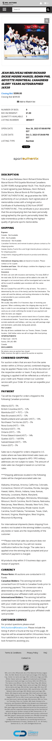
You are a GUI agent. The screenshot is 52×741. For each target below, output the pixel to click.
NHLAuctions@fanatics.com (14, 627)
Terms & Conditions (13, 652)
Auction (30, 141)
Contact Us (26, 658)
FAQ (45, 652)
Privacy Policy (32, 652)
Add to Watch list (27, 101)
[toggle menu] (4, 9)
